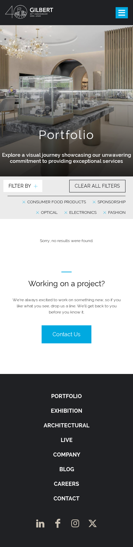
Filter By (20, 186)
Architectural (66, 425)
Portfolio (66, 396)
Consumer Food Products (56, 202)
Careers (66, 484)
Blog (66, 469)
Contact (66, 498)
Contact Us (66, 334)
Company (66, 454)
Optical (49, 212)
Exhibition (66, 411)
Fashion (116, 212)
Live (67, 440)
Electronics (82, 212)
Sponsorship (111, 202)
